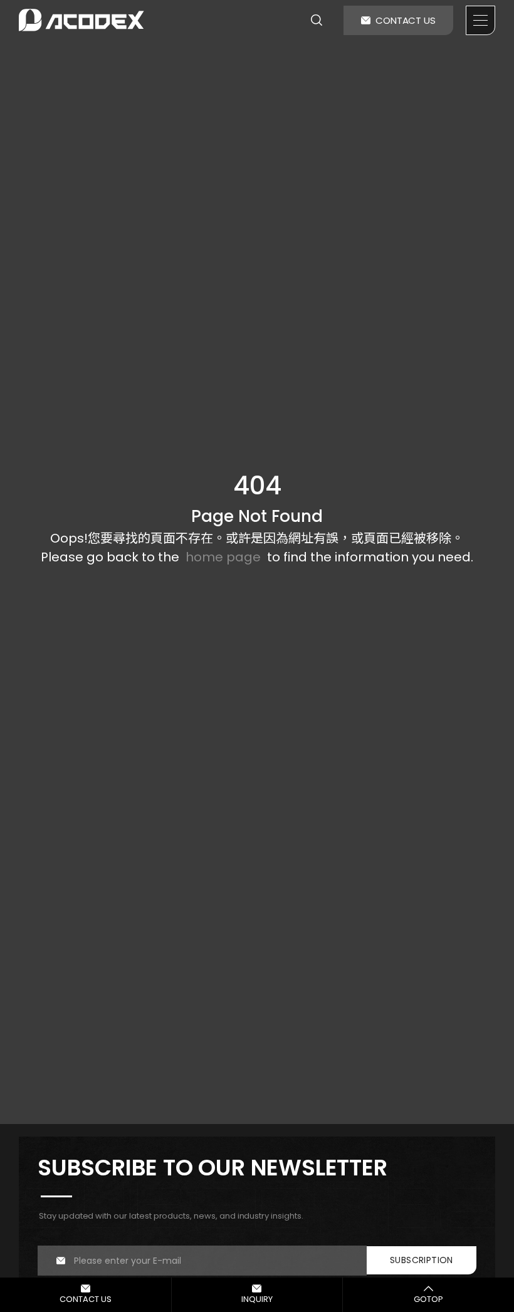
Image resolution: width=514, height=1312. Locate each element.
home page (223, 557)
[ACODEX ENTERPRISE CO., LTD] (81, 20)
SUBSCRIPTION (421, 1260)
